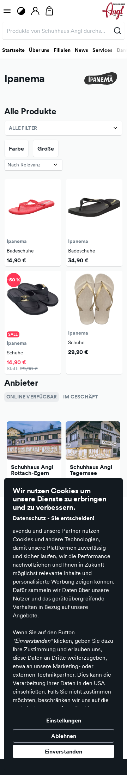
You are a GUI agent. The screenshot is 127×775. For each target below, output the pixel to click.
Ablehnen (63, 735)
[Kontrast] (21, 11)
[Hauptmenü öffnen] (7, 11)
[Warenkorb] (49, 11)
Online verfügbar (31, 396)
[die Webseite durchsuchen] (117, 31)
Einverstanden (63, 751)
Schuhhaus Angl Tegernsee (91, 470)
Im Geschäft (80, 396)
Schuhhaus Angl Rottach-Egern (32, 470)
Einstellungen (63, 720)
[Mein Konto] (35, 11)
